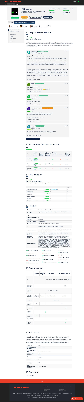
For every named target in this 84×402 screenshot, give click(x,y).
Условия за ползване (42, 397)
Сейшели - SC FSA (36, 169)
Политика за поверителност (51, 397)
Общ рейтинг (52, 12)
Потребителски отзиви (15, 29)
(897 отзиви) (54, 189)
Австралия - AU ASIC (36, 160)
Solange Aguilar (34, 26)
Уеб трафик (12, 40)
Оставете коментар (37, 79)
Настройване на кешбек (35, 17)
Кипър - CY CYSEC (36, 165)
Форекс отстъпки (11, 4)
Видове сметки (13, 38)
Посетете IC (24, 17)
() (68, 8)
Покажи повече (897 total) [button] (33, 139)
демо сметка (14, 16)
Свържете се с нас (47, 389)
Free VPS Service (29, 375)
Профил (11, 36)
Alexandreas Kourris (14, 26)
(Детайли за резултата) (55, 8)
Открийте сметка (15, 17)
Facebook (45, 390)
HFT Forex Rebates (62, 390)
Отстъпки (32, 22)
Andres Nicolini (24, 26)
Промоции (12, 41)
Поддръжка (17, 4)
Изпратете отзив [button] (48, 17)
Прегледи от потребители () (21, 22)
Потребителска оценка (66, 13)
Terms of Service (53, 395)
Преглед (11, 22)
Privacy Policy (46, 395)
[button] (78, 1)
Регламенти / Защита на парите (15, 32)
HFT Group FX (61, 389)
